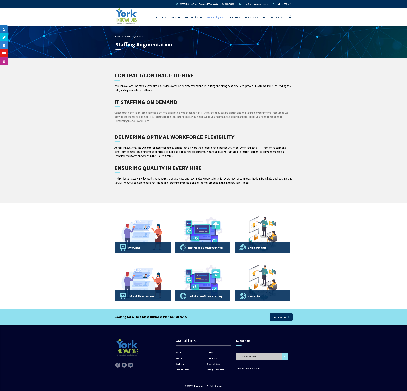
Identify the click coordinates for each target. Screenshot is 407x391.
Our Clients (234, 17)
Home (117, 36)
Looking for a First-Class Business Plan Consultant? (150, 317)
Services (175, 17)
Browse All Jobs (213, 364)
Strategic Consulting (215, 370)
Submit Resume (182, 370)
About (178, 352)
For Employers (215, 17)
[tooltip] (4, 29)
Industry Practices (255, 17)
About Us (161, 17)
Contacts (210, 352)
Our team (180, 364)
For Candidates (193, 17)
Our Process (212, 358)
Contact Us (276, 17)
